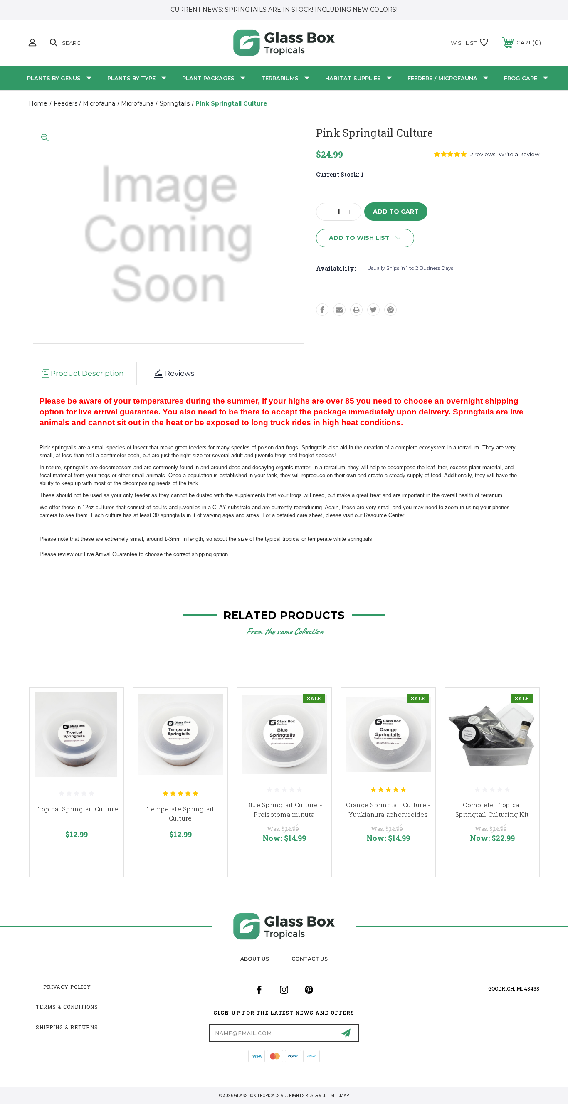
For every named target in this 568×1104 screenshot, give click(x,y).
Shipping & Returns (67, 1027)
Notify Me (421, 748)
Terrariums (280, 78)
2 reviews (482, 154)
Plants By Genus (54, 78)
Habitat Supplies (353, 78)
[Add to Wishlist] (106, 725)
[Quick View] (106, 704)
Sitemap (340, 1095)
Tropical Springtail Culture (76, 809)
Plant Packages (208, 78)
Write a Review (519, 154)
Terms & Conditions (67, 1006)
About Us (254, 959)
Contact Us (309, 959)
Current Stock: (339, 174)
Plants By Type (131, 78)
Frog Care (520, 78)
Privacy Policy (67, 986)
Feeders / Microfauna (442, 78)
